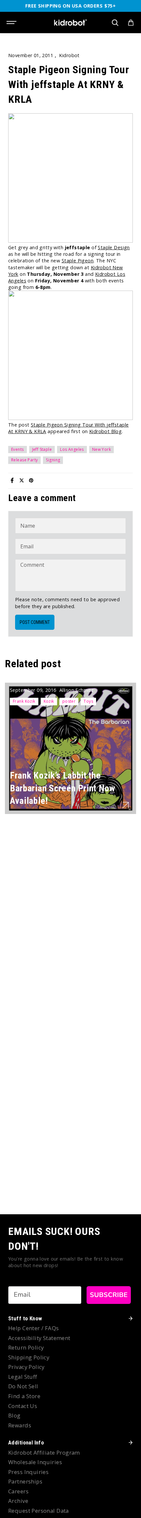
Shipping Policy (28, 1357)
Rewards (19, 1425)
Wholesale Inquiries (35, 1462)
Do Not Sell (23, 1386)
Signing (53, 460)
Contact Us (22, 1406)
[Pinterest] (31, 480)
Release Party (24, 460)
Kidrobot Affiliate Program (44, 1452)
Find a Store (24, 1396)
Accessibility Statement (39, 1338)
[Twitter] (22, 480)
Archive (18, 1501)
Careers (18, 1491)
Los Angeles (72, 449)
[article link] (125, 805)
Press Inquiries (28, 1472)
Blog (14, 1415)
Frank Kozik (24, 701)
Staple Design (114, 247)
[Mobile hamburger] (12, 22)
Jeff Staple (42, 449)
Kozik (49, 701)
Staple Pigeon (77, 260)
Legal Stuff (22, 1376)
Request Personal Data (38, 1510)
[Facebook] (12, 480)
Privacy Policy (26, 1367)
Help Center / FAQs (33, 1328)
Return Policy (26, 1347)
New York (101, 449)
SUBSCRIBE (109, 1294)
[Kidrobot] (70, 22)
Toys (88, 701)
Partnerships (25, 1481)
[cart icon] (131, 22)
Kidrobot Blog (105, 431)
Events (17, 449)
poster (69, 701)
